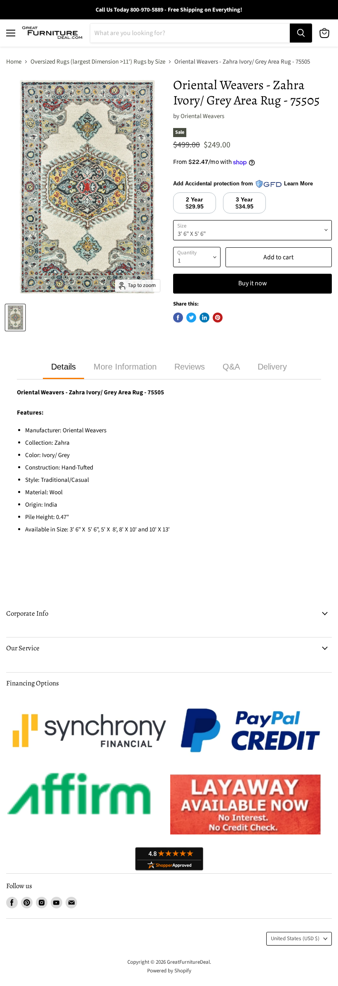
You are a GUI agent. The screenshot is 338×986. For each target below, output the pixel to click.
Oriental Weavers (202, 116)
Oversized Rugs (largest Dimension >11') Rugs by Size (98, 61)
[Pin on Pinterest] (218, 317)
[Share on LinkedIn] (204, 317)
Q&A (231, 366)
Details (63, 366)
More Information (125, 366)
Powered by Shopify (169, 970)
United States (295, 938)
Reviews (189, 366)
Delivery (272, 366)
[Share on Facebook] (178, 317)
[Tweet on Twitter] (191, 317)
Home (13, 61)
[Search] (301, 33)
